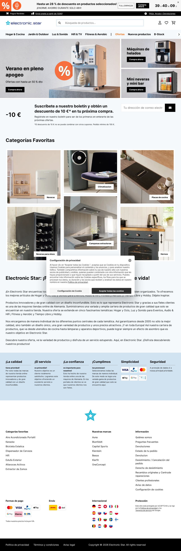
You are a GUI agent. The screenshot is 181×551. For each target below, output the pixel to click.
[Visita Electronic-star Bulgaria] (105, 519)
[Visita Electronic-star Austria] (99, 506)
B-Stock (159, 34)
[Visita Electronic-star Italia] (116, 506)
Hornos (164, 254)
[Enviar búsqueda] (59, 23)
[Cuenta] (159, 22)
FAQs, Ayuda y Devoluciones (162, 13)
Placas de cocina (160, 197)
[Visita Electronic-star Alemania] (94, 506)
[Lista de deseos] (166, 22)
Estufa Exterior (14, 460)
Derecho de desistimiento (149, 467)
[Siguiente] (179, 34)
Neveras (51, 197)
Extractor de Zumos (16, 469)
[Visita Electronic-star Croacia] (94, 519)
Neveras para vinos (45, 254)
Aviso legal (69, 544)
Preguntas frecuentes (146, 441)
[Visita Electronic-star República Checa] (105, 513)
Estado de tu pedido (146, 450)
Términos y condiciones (46, 544)
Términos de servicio (143, 510)
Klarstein (96, 450)
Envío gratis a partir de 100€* (49, 13)
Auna (95, 437)
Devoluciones (142, 446)
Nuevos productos (139, 34)
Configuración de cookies (149, 489)
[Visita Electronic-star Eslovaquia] (99, 513)
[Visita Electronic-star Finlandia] (116, 519)
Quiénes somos (143, 437)
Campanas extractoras (100, 243)
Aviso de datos (143, 485)
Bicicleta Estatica (15, 446)
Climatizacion (104, 186)
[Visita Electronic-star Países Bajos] (99, 526)
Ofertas (120, 34)
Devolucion (141, 455)
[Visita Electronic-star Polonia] (116, 513)
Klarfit (95, 460)
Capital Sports (100, 446)
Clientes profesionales (147, 480)
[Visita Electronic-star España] (94, 513)
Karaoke (10, 441)
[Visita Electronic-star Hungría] (111, 513)
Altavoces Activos (15, 464)
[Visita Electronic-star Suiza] (105, 506)
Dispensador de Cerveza (19, 450)
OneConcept (99, 464)
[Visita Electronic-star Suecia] (111, 519)
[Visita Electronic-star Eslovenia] (111, 526)
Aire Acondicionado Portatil (20, 437)
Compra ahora (142, 6)
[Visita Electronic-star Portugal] (105, 526)
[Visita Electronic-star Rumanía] (99, 519)
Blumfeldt (97, 441)
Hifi (7, 455)
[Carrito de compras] (173, 22)
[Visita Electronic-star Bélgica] (94, 526)
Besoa (95, 455)
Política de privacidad (148, 508)
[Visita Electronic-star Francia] (111, 506)
